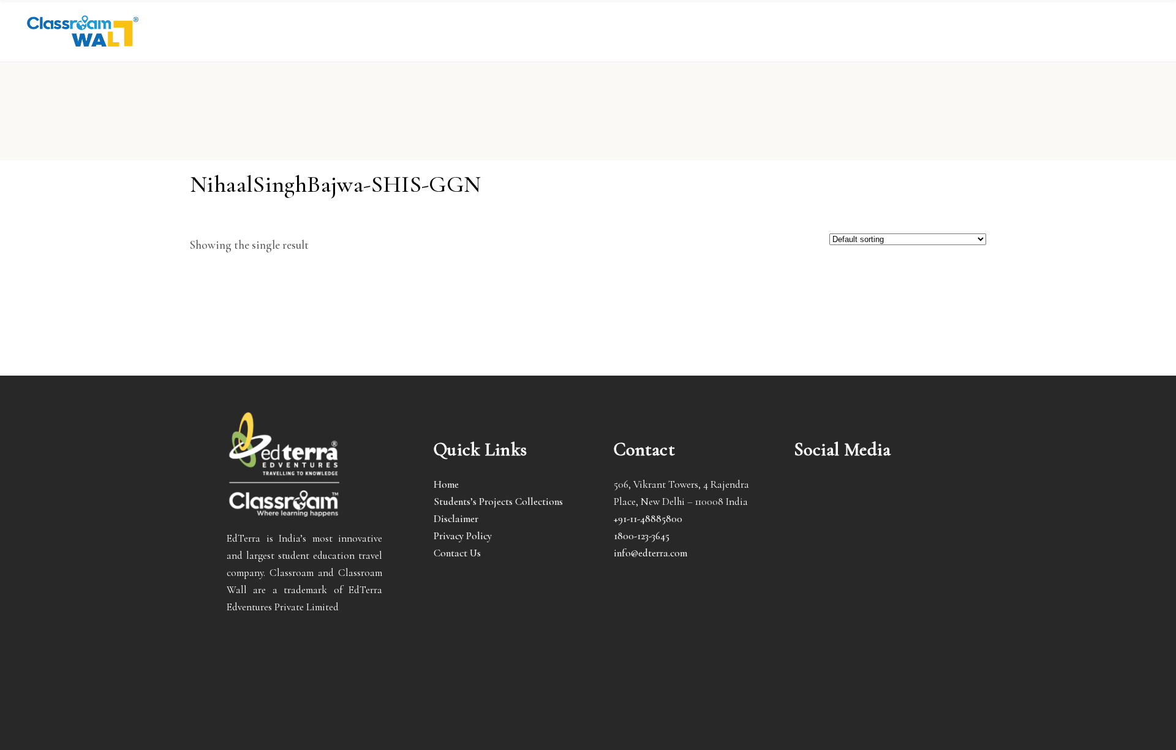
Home (446, 484)
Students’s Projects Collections (498, 501)
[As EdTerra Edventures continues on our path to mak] (871, 530)
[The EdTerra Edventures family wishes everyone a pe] (818, 530)
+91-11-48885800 (648, 518)
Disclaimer (456, 518)
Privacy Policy (463, 535)
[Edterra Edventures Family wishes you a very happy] (818, 496)
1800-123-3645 (641, 535)
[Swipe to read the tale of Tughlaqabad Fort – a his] (871, 496)
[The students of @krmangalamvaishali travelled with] (925, 496)
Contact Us (457, 553)
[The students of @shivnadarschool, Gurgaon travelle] (925, 530)
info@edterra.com (650, 553)
